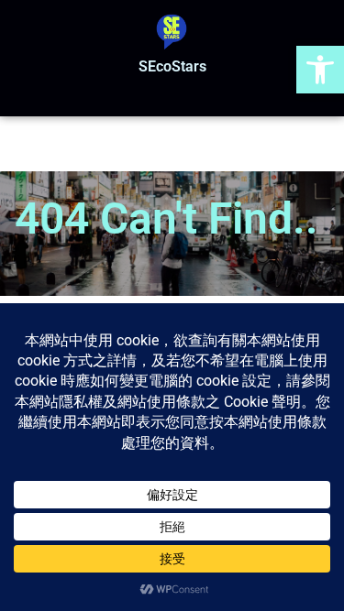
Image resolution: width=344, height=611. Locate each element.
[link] (320, 69)
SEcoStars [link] (172, 66)
